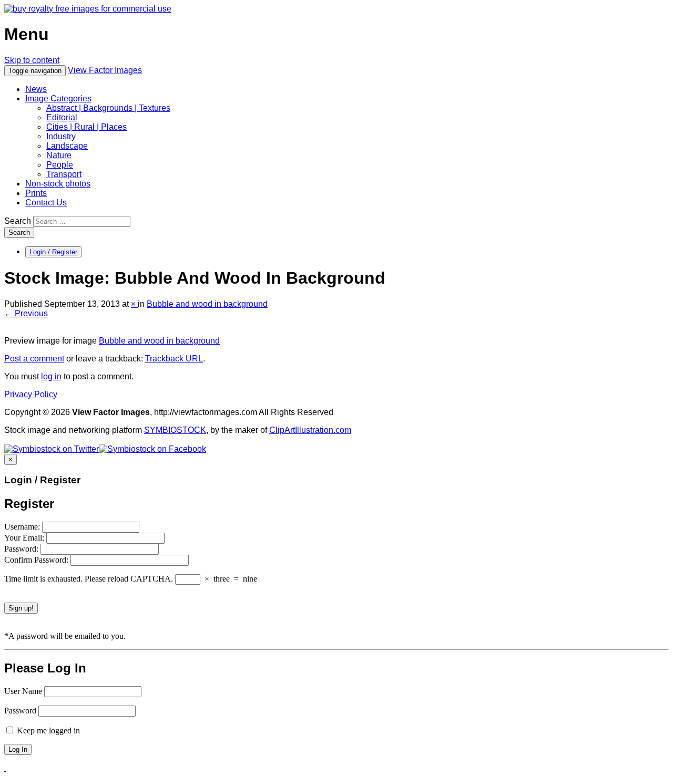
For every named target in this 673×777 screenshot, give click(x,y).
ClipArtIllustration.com (310, 430)
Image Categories (58, 98)
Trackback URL (174, 358)
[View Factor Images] (87, 8)
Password (20, 710)
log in (51, 376)
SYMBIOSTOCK (175, 430)
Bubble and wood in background (207, 303)
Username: (23, 526)
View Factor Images (105, 70)
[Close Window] (5, 767)
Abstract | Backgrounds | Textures (108, 107)
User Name (23, 691)
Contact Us (46, 202)
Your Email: (25, 537)
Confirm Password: (37, 559)
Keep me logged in (47, 730)
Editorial (61, 117)
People (59, 164)
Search (17, 220)
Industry (61, 136)
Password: (22, 548)
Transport (63, 174)
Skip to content (31, 60)
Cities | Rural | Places (86, 126)
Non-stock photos (57, 183)
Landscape (67, 145)
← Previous (26, 313)
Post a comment (34, 358)
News (36, 89)
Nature (59, 155)
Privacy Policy (30, 394)
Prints (36, 193)
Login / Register (53, 252)
